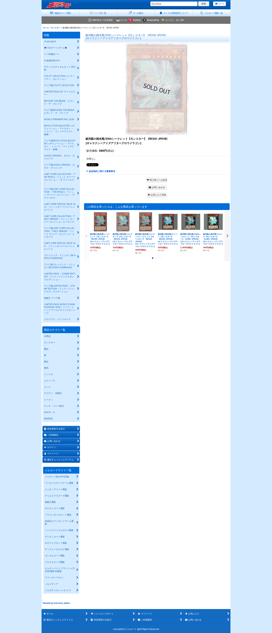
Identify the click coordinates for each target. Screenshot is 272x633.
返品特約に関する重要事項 (102, 171)
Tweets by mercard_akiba (56, 603)
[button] (211, 13)
